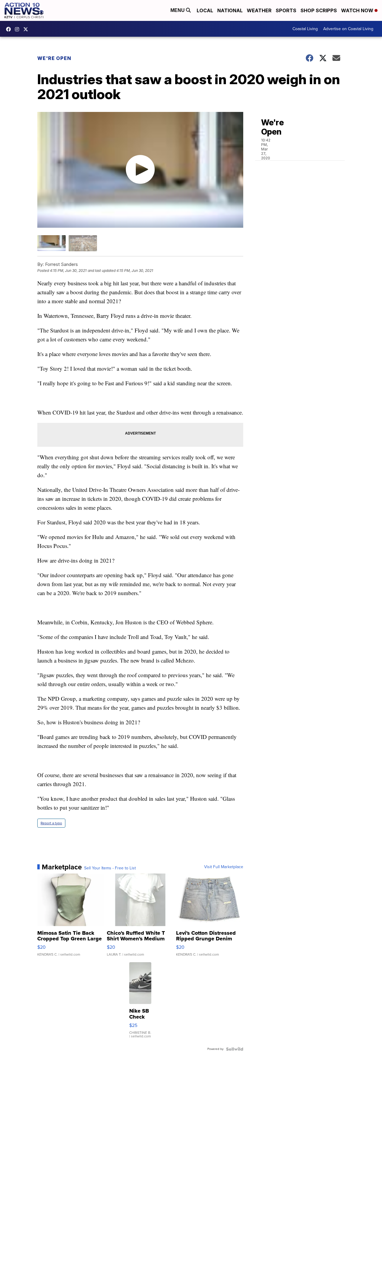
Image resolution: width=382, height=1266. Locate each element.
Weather (259, 10)
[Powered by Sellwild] (234, 1049)
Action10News (27, 29)
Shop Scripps (319, 10)
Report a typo (51, 823)
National (230, 10)
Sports (286, 10)
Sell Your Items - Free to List (110, 868)
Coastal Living (305, 29)
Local (205, 10)
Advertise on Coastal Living (348, 29)
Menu (178, 10)
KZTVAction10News (10, 29)
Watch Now (358, 10)
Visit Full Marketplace (223, 867)
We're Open (54, 58)
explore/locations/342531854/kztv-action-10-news (18, 29)
